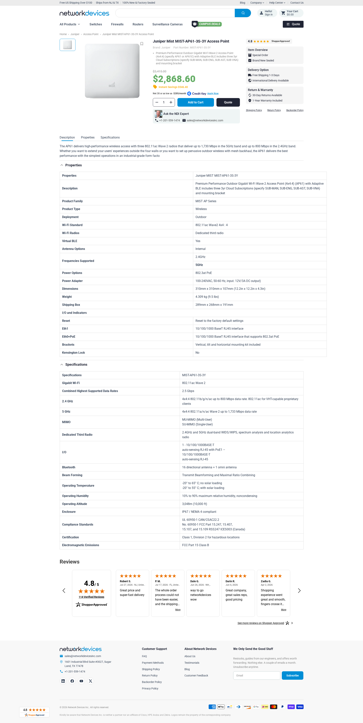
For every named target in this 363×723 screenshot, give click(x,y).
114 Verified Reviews (91, 596)
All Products (68, 24)
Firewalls (117, 24)
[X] (90, 681)
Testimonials (191, 662)
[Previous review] (64, 590)
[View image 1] (67, 45)
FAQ (144, 656)
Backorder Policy (295, 110)
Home (63, 34)
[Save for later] (141, 43)
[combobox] (183, 13)
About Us (189, 656)
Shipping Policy (254, 110)
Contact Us (297, 2)
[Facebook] (72, 681)
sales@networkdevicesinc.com (205, 120)
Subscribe (292, 675)
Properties (88, 137)
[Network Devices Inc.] (84, 13)
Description (67, 137)
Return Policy (274, 110)
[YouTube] (81, 681)
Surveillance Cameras (167, 24)
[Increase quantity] (171, 102)
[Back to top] (62, 165)
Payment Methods (153, 662)
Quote (296, 24)
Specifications (110, 137)
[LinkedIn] (63, 681)
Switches (96, 24)
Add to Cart (195, 102)
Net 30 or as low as (186, 93)
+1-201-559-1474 (169, 120)
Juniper (75, 34)
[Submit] (243, 13)
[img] (91, 591)
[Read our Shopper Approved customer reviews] (34, 712)
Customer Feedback (196, 675)
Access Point (91, 34)
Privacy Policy (150, 688)
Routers (138, 24)
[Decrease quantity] (157, 102)
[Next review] (299, 590)
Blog (242, 2)
